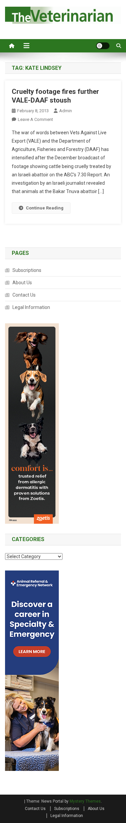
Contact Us (24, 295)
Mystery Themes (85, 801)
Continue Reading (45, 207)
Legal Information (31, 307)
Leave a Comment (35, 119)
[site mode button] (103, 45)
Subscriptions (26, 270)
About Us (22, 282)
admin (65, 110)
